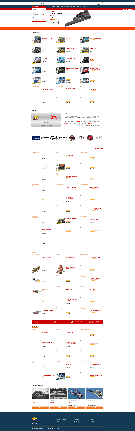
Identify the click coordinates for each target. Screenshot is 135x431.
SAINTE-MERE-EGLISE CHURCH (47, 38)
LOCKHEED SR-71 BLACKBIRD (95, 343)
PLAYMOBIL (93, 421)
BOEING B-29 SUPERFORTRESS (71, 257)
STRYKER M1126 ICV (94, 268)
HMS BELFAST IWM (45, 353)
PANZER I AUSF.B (69, 165)
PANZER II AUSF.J (69, 230)
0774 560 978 (34, 422)
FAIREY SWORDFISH (69, 310)
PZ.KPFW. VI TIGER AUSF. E (71, 187)
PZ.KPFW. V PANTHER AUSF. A (95, 176)
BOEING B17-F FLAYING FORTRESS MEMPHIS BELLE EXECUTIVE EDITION (71, 343)
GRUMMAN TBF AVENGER (70, 58)
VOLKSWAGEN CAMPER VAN (95, 38)
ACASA (48, 6)
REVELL (92, 419)
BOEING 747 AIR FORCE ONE (47, 342)
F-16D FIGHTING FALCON (70, 78)
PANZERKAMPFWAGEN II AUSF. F (48, 198)
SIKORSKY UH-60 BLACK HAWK (71, 353)
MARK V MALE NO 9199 (70, 100)
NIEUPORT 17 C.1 (45, 58)
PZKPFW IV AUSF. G (45, 208)
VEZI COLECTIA (99, 148)
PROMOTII (79, 6)
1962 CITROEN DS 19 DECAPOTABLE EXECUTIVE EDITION (95, 69)
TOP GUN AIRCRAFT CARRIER (47, 310)
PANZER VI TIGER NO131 (94, 219)
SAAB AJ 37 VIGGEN (45, 68)
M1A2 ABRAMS (68, 364)
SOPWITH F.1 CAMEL (45, 267)
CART (84, 6)
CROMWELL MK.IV (93, 100)
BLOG (58, 6)
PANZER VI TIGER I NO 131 (95, 187)
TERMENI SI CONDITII (59, 418)
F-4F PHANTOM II (93, 89)
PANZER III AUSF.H (69, 155)
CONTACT (57, 421)
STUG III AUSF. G (93, 289)
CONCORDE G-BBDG (94, 300)
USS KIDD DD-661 (45, 289)
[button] (39, 7)
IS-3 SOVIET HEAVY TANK (94, 353)
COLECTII (53, 6)
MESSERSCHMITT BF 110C (46, 300)
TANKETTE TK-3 (69, 38)
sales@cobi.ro (35, 423)
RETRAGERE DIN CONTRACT (61, 419)
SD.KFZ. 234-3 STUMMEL (70, 48)
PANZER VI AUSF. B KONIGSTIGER (72, 208)
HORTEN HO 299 (93, 48)
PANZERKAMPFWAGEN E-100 (95, 230)
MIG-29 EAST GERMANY (70, 88)
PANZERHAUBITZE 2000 (94, 198)
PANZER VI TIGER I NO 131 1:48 (47, 176)
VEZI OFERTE (100, 32)
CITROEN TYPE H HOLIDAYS (47, 100)
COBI (91, 418)
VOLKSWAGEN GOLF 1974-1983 (96, 375)
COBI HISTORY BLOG (38, 385)
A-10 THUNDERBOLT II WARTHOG (48, 375)
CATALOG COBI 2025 (65, 6)
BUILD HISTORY (73, 6)
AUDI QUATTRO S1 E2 (70, 278)
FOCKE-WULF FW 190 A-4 (46, 257)
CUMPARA (64, 22)
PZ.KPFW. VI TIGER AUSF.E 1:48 (96, 166)
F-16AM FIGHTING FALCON (47, 89)
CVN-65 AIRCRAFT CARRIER (95, 257)
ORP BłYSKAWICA (69, 289)
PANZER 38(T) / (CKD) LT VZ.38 (47, 166)
